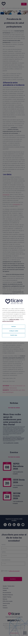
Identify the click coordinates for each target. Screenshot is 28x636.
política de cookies (14, 319)
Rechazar (13, 326)
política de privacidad (7, 321)
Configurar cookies (13, 330)
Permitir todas (13, 335)
